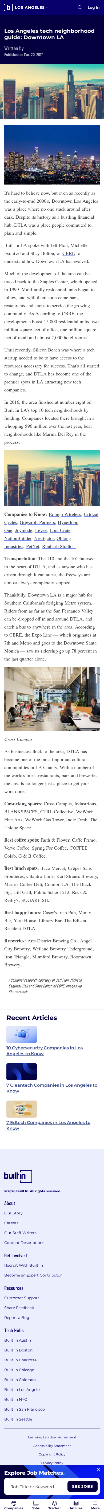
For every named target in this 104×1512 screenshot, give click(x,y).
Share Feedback (19, 1307)
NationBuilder (17, 538)
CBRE (68, 253)
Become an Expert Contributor (33, 1275)
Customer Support (21, 1297)
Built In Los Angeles (22, 1389)
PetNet (32, 546)
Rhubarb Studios (59, 546)
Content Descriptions (24, 1242)
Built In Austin (17, 1340)
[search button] (80, 7)
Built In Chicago (19, 1369)
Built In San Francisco (24, 1409)
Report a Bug (16, 1317)
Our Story (13, 1213)
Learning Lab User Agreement (52, 1437)
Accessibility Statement (52, 1446)
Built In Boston (18, 1350)
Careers (11, 1223)
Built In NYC (15, 1399)
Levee (41, 530)
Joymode (23, 530)
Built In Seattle (18, 1419)
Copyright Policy (52, 1454)
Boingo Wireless (65, 514)
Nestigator (44, 538)
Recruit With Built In (23, 1265)
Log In (94, 7)
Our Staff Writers (20, 1232)
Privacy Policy (52, 1463)
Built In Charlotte (20, 1360)
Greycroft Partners (37, 522)
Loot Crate (60, 530)
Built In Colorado (20, 1379)
